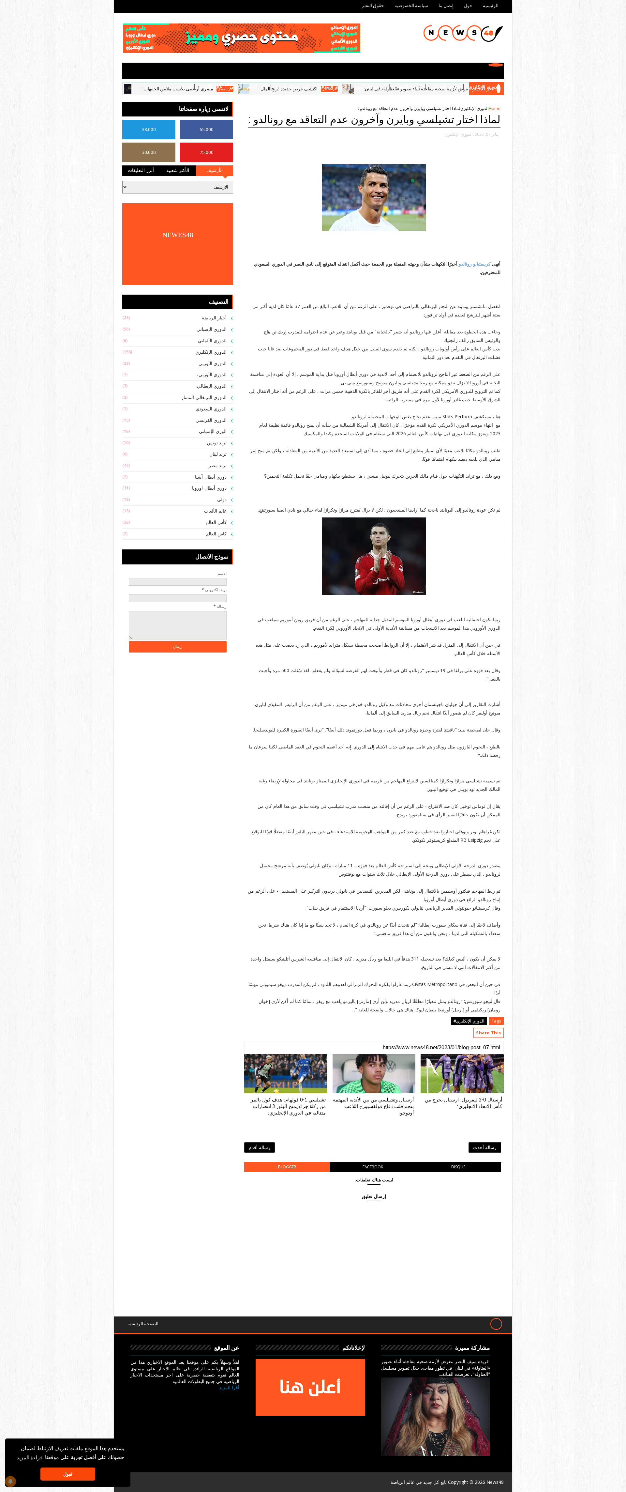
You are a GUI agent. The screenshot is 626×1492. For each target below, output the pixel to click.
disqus (458, 1167)
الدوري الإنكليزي (484, 87)
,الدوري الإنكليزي (459, 134)
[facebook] (232, 1398)
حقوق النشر (373, 5)
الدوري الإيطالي (333, 87)
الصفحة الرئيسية (142, 1324)
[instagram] (201, 1398)
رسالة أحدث (485, 1147)
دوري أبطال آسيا (211, 477)
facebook (373, 1167)
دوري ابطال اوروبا (293, 87)
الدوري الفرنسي (370, 87)
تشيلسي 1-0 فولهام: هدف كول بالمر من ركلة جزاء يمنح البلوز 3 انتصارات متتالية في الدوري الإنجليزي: (288, 1106)
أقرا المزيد (229, 1387)
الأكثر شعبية (177, 170)
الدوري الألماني (212, 341)
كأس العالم (257, 87)
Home (494, 108)
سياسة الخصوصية (411, 5)
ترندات (185, 87)
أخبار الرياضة (214, 318)
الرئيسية (491, 5)
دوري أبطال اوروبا (209, 488)
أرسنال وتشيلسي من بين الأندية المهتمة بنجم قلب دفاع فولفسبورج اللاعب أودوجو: (373, 1106)
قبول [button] (67, 1474)
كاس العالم (216, 534)
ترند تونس (217, 443)
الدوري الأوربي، (212, 374)
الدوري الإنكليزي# (469, 1021)
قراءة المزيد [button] (30, 1457)
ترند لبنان (218, 454)
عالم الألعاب (211, 87)
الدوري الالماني (408, 87)
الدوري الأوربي (213, 363)
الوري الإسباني (213, 431)
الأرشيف (214, 170)
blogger (287, 1167)
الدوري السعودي (211, 409)
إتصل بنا (446, 5)
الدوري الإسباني (446, 87)
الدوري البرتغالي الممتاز (204, 397)
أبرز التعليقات (141, 170)
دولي (234, 87)
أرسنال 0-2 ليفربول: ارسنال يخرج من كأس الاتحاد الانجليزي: (463, 1103)
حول (468, 5)
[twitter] (217, 1398)
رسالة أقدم (259, 1147)
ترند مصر (218, 466)
